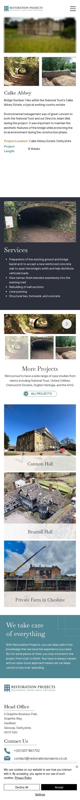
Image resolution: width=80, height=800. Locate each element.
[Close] (74, 769)
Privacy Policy (23, 778)
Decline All (21, 787)
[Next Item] (67, 324)
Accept (59, 787)
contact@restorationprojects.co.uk (40, 758)
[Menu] (73, 9)
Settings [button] (40, 794)
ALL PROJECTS (41, 393)
